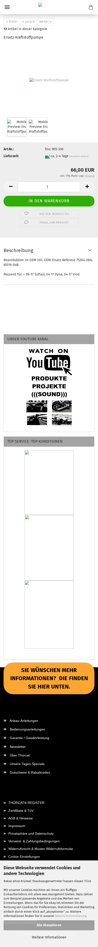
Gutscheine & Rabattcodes (29, 772)
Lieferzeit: (11, 156)
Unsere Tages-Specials (26, 764)
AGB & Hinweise (20, 818)
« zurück (28, 22)
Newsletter (17, 747)
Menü (7, 7)
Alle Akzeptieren (49, 925)
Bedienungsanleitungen (27, 729)
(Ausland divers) (78, 156)
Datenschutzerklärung (70, 916)
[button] (11, 186)
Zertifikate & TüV (21, 810)
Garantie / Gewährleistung (29, 738)
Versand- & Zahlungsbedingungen (34, 841)
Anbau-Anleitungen (23, 721)
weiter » (45, 22)
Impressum (16, 826)
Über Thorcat (19, 755)
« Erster (12, 22)
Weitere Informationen (49, 937)
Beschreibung (18, 250)
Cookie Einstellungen (24, 857)
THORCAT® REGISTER (26, 803)
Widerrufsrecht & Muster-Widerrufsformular (40, 849)
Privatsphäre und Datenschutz (31, 833)
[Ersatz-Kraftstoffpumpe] (49, 80)
